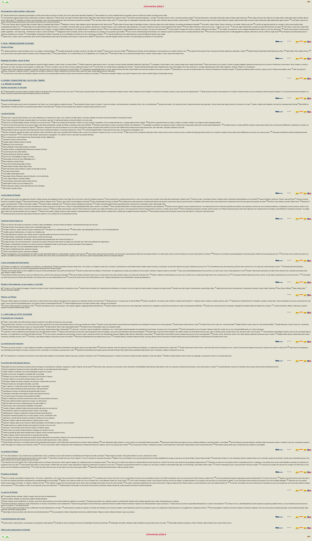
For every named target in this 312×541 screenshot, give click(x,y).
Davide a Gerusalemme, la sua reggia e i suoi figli (22, 284)
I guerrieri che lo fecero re (12, 221)
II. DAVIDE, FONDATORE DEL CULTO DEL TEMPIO (23, 80)
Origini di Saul (7, 47)
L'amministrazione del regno (13, 519)
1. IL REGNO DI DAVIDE (11, 84)
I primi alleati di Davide (10, 195)
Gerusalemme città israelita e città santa (18, 11)
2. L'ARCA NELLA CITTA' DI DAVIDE (16, 314)
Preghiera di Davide (9, 474)
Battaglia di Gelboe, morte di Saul (15, 60)
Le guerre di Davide (9, 492)
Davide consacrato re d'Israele (14, 87)
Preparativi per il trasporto (12, 318)
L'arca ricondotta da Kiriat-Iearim (15, 263)
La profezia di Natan (9, 452)
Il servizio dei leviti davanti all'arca (15, 363)
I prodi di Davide (8, 114)
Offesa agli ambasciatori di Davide (15, 530)
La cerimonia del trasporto (12, 344)
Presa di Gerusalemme (10, 100)
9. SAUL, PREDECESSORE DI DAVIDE (17, 43)
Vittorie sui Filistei (8, 297)
